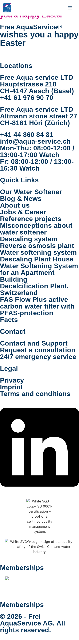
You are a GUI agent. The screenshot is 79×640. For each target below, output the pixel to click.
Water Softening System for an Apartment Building (39, 272)
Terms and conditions (35, 394)
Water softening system (38, 252)
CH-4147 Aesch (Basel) (37, 91)
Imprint (11, 387)
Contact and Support (34, 343)
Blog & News (21, 198)
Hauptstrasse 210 (28, 84)
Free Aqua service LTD (36, 77)
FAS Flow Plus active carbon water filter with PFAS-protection (37, 306)
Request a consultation (37, 350)
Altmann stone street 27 (38, 116)
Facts (9, 319)
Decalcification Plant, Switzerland (34, 289)
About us (15, 205)
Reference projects (30, 219)
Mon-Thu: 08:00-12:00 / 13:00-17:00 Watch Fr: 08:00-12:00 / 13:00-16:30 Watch (37, 158)
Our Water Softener (31, 192)
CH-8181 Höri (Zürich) (35, 123)
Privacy (12, 380)
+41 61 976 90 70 (26, 97)
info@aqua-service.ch (35, 141)
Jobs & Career (23, 212)
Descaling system (29, 239)
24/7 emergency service (38, 356)
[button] (70, 7)
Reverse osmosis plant (37, 245)
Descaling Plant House (37, 259)
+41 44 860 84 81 (26, 134)
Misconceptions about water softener (36, 229)
